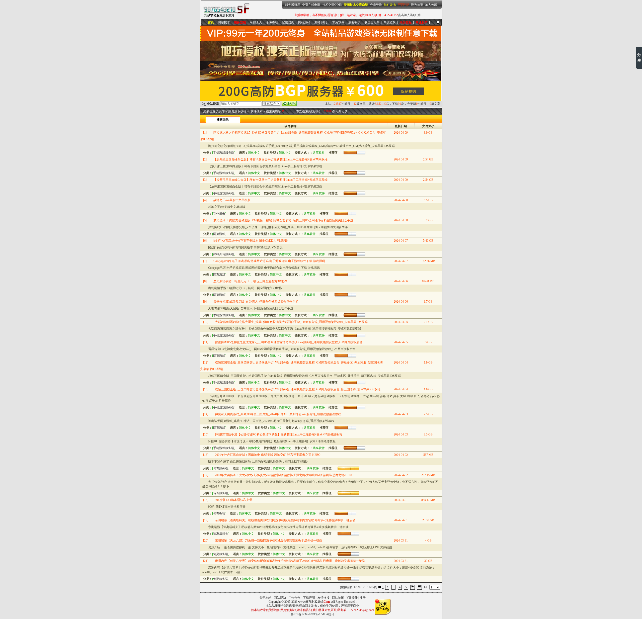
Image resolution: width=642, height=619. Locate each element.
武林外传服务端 (223, 254)
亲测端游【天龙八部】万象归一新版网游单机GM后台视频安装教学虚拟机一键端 (268, 540)
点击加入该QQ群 (409, 15)
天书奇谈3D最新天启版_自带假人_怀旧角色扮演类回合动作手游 (255, 301)
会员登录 (376, 5)
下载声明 (309, 597)
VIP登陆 (352, 597)
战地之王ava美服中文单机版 (232, 200)
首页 (211, 22)
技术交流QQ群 (332, 5)
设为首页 (417, 5)
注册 (363, 597)
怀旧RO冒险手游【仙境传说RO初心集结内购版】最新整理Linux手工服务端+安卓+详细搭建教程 (278, 434)
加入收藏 (431, 5)
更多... (438, 22)
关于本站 (265, 597)
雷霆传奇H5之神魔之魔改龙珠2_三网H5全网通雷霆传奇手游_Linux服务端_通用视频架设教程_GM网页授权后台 (288, 342)
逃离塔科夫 (220, 534)
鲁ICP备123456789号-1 (305, 614)
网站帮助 (280, 597)
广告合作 (294, 597)
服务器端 (240, 22)
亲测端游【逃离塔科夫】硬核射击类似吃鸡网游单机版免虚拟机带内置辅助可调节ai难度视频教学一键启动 (285, 520)
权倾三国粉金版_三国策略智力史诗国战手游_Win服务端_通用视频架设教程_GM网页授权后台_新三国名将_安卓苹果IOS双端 (297, 389)
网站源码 (304, 22)
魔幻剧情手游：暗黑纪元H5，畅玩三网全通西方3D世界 (250, 281)
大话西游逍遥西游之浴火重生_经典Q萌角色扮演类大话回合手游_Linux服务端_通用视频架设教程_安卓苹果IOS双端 (291, 322)
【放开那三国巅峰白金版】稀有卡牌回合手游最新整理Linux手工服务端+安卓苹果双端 (270, 159)
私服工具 (256, 22)
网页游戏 (219, 234)
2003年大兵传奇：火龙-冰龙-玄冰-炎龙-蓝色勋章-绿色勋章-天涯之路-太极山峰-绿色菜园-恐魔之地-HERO (284, 475)
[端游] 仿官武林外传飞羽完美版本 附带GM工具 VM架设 (250, 240)
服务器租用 (292, 5)
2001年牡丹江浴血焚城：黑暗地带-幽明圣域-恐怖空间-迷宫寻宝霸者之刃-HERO (267, 455)
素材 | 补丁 (321, 22)
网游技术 (224, 22)
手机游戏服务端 (223, 152)
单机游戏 (389, 22)
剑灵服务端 (220, 554)
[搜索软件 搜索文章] (271, 103)
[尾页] (419, 587)
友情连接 (323, 597)
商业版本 (422, 22)
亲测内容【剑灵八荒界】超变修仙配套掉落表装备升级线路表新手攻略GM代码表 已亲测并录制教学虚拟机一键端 (290, 561)
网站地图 (338, 597)
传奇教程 (219, 513)
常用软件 (338, 22)
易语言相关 (371, 22)
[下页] (412, 587)
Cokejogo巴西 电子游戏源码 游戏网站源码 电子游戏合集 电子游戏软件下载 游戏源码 (269, 261)
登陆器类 (288, 22)
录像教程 (272, 22)
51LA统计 (327, 614)
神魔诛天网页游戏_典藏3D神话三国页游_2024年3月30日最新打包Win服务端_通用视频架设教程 (278, 414)
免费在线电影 (311, 5)
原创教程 (405, 22)
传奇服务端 (220, 468)
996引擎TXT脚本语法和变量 (233, 500)
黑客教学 (354, 22)
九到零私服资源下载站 (226, 9)
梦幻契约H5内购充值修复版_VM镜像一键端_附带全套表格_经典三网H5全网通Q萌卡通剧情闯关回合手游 (283, 220)
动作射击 (219, 213)
